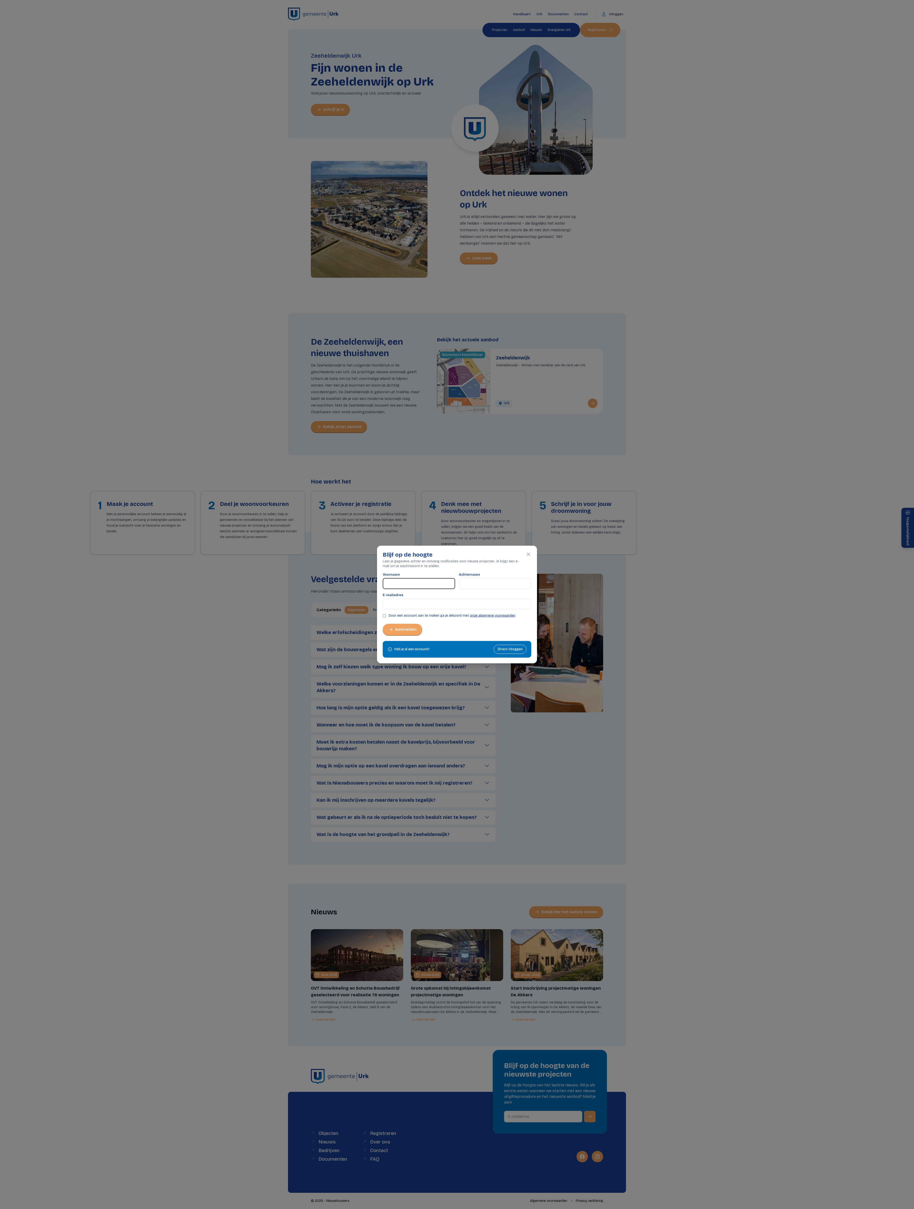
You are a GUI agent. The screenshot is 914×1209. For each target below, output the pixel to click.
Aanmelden (406, 629)
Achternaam (469, 575)
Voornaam (391, 575)
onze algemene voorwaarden (492, 616)
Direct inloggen (510, 649)
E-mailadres (393, 595)
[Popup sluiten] (528, 554)
